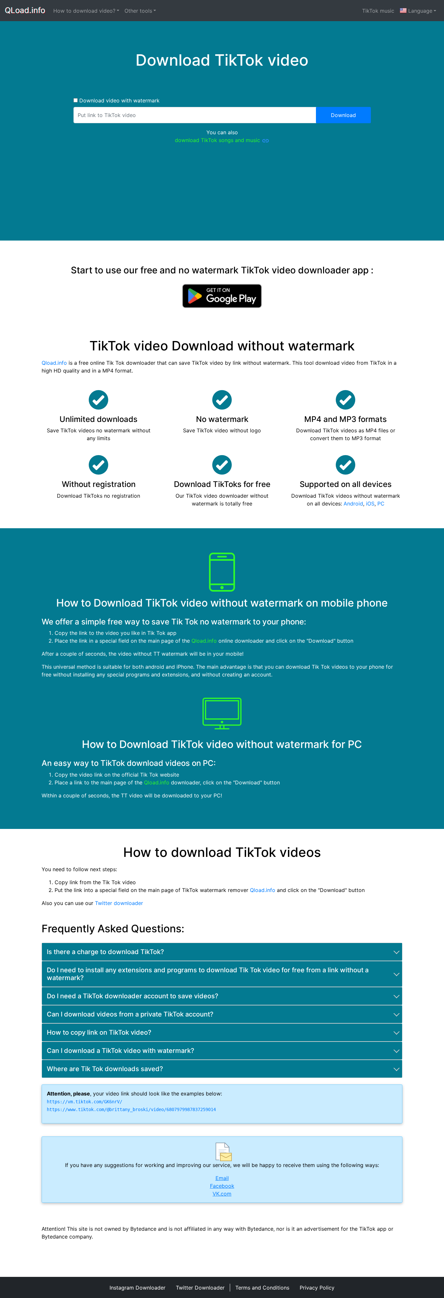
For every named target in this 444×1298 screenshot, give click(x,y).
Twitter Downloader (200, 1287)
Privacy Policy (317, 1287)
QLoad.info (25, 10)
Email (222, 1178)
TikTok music (378, 10)
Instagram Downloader (137, 1287)
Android (353, 503)
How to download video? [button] (84, 10)
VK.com (222, 1193)
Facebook (222, 1186)
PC (381, 503)
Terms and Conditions (262, 1287)
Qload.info (54, 363)
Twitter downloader (119, 903)
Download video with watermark (119, 100)
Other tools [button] (138, 10)
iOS (370, 503)
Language (420, 10)
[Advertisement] (222, 195)
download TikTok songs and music (218, 140)
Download (343, 115)
